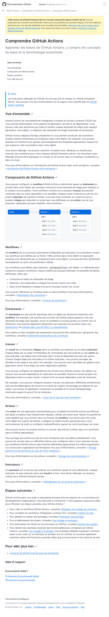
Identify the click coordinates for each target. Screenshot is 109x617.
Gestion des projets (87, 524)
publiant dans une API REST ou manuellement (45, 327)
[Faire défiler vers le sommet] (103, 611)
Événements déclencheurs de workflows (47, 335)
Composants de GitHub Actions (29, 177)
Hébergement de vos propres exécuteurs (64, 481)
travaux (10, 344)
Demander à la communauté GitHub (23, 576)
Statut (50, 607)
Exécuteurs (12, 464)
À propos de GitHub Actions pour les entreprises (34, 553)
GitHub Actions (12, 11)
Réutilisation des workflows (31, 295)
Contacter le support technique (21, 580)
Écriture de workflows (54, 300)
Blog (83, 607)
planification (11, 327)
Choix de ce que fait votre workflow (61, 397)
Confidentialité (39, 607)
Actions (10, 406)
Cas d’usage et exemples (64, 520)
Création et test (85, 513)
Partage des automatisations (72, 456)
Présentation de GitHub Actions (35, 11)
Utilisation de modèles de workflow (79, 509)
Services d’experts (70, 607)
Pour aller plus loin (19, 546)
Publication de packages (71, 516)
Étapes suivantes (18, 490)
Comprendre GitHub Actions (64, 11)
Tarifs (58, 607)
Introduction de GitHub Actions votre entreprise (31, 168)
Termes (28, 607)
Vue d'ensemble (17, 114)
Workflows (12, 247)
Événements (13, 309)
